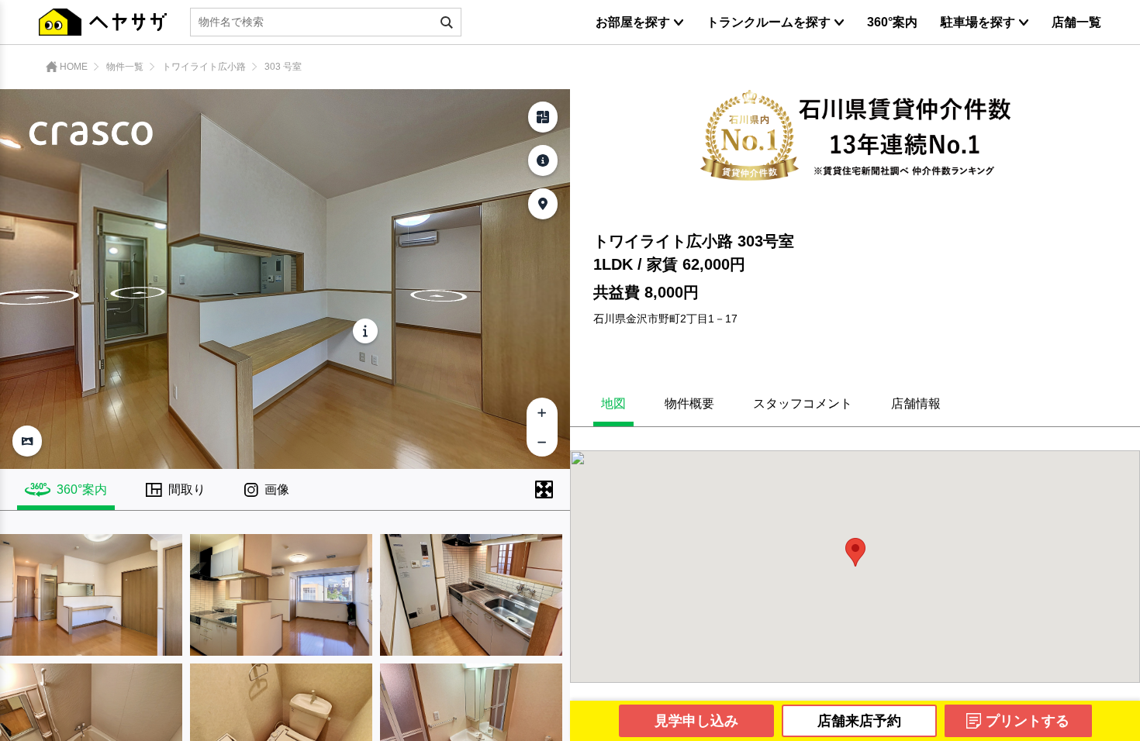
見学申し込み (696, 721)
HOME (74, 66)
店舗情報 (916, 404)
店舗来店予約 (859, 721)
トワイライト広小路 (204, 66)
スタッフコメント (802, 404)
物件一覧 (124, 66)
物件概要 (689, 404)
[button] (855, 552)
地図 (613, 404)
